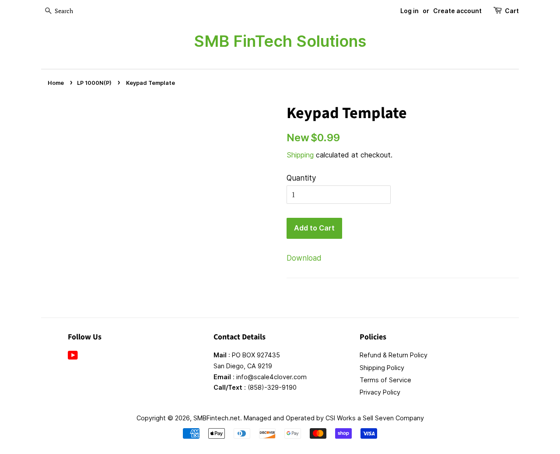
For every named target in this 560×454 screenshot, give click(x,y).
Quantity (301, 178)
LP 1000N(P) (94, 83)
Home (56, 83)
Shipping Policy (382, 367)
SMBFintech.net (216, 418)
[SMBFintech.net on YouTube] (73, 356)
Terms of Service (385, 380)
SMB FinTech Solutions (280, 41)
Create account (457, 10)
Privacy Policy (380, 392)
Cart (512, 10)
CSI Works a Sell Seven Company (375, 418)
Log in (409, 10)
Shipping (300, 154)
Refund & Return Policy (393, 355)
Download (304, 258)
